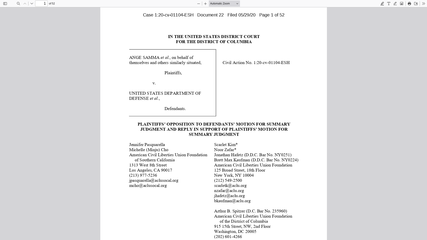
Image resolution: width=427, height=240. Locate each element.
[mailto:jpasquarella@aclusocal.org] (153, 180)
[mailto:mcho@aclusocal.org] (148, 185)
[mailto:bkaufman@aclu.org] (232, 200)
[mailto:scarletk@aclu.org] (230, 185)
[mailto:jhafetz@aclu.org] (229, 195)
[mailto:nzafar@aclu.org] (229, 190)
